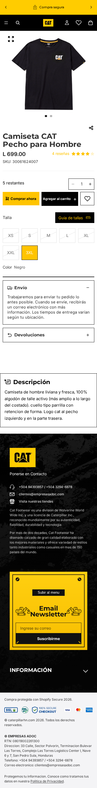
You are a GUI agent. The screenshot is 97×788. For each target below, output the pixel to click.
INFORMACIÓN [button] (31, 670)
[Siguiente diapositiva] (91, 7)
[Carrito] (90, 23)
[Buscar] (18, 23)
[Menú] (6, 23)
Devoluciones (29, 334)
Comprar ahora (23, 198)
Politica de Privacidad (47, 781)
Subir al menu (48, 592)
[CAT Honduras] (23, 457)
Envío (20, 287)
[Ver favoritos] (79, 23)
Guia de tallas (70, 217)
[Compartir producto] (91, 128)
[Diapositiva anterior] (6, 7)
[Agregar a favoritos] (87, 198)
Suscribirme (48, 638)
